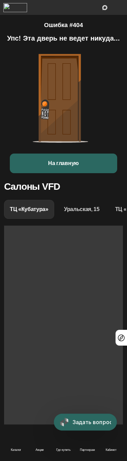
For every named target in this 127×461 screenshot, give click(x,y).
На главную (63, 163)
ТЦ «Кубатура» (29, 209)
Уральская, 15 (82, 209)
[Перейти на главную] (15, 7)
